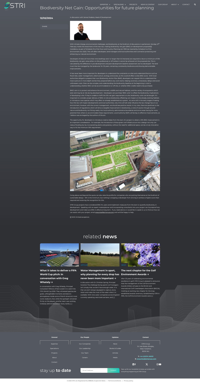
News (115, 344)
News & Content (147, 4)
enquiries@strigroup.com (104, 212)
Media (115, 357)
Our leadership (84, 348)
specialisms (119, 4)
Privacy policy (128, 381)
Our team (84, 353)
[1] (151, 47)
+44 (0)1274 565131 (146, 356)
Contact (186, 4)
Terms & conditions (114, 381)
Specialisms (54, 348)
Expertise (104, 4)
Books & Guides (115, 348)
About (174, 4)
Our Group (163, 4)
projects (133, 4)
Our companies (85, 344)
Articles (115, 353)
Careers (85, 357)
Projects (54, 353)
